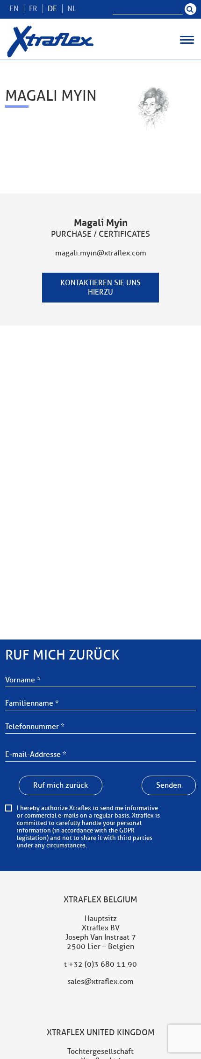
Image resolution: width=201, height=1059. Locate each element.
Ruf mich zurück (60, 785)
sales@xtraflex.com (100, 981)
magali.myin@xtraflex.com (100, 253)
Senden (168, 785)
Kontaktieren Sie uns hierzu (100, 287)
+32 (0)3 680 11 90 (103, 964)
